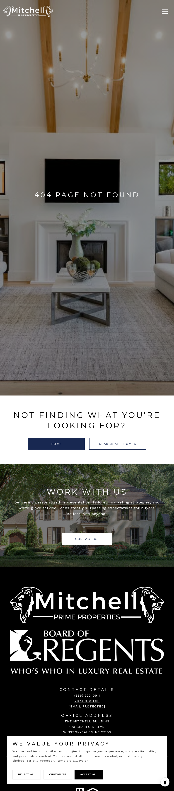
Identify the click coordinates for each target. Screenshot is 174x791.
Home (56, 444)
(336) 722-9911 (87, 695)
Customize (57, 774)
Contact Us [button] (87, 539)
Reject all (26, 774)
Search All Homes (117, 444)
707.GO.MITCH (87, 701)
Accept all (88, 774)
